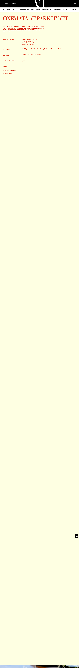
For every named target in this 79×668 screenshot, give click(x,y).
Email (23, 62)
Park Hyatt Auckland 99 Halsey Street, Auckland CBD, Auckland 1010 (41, 49)
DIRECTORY (57, 10)
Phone (24, 60)
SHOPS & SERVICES (23, 10)
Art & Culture (35, 10)
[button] (66, 9)
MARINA (73, 10)
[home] (39, 4)
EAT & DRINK (6, 10)
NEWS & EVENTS (47, 10)
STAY (13, 10)
